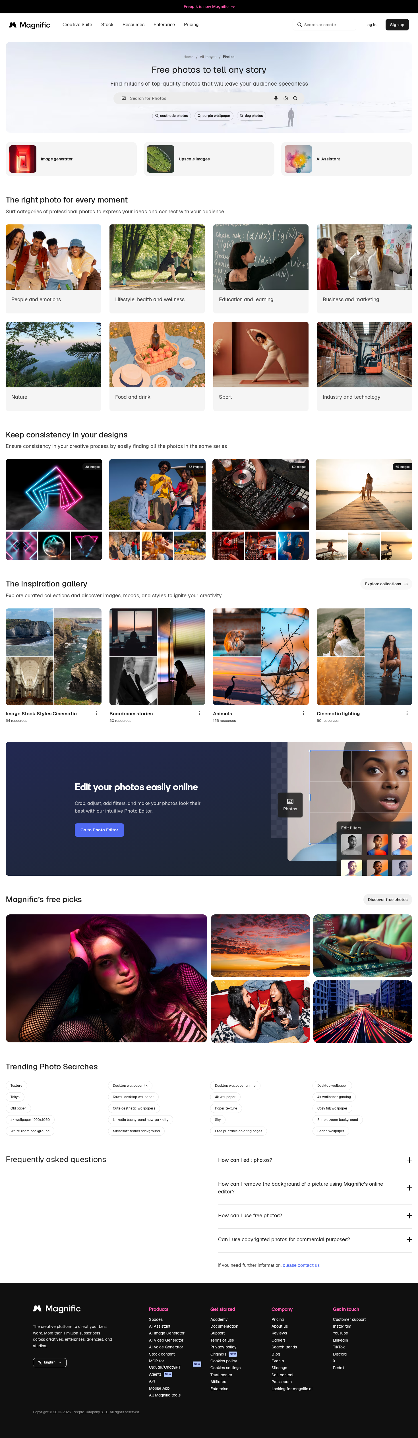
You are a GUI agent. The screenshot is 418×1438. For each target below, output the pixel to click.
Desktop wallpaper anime (235, 1085)
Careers (278, 1340)
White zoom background (30, 1131)
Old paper (18, 1108)
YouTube (340, 1333)
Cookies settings (225, 1367)
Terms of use (222, 1340)
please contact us (301, 1265)
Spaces (156, 1319)
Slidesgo (279, 1367)
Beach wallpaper (330, 1131)
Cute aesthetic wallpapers (134, 1108)
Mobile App (159, 1388)
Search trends (284, 1347)
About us (280, 1326)
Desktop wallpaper (332, 1085)
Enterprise (219, 1388)
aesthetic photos (174, 115)
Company (282, 1309)
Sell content (282, 1374)
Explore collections (383, 583)
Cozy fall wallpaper (332, 1108)
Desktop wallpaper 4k (130, 1085)
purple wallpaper (216, 115)
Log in (370, 24)
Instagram (342, 1326)
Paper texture (226, 1108)
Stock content (162, 1354)
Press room (282, 1381)
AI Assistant (159, 1326)
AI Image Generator (167, 1333)
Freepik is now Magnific (206, 6)
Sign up (397, 24)
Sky (218, 1119)
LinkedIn (340, 1340)
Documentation (224, 1326)
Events (278, 1360)
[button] (50, 1362)
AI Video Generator (166, 1340)
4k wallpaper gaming (334, 1097)
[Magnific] (57, 1309)
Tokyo (15, 1097)
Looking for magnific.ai (292, 1388)
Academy (219, 1319)
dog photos (254, 115)
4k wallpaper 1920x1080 (30, 1119)
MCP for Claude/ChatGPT (174, 1364)
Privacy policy (223, 1347)
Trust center (221, 1374)
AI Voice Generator (166, 1347)
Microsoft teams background (136, 1131)
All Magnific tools (165, 1395)
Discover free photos (388, 899)
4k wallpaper (225, 1097)
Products (158, 1309)
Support (217, 1333)
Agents (160, 1374)
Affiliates (218, 1381)
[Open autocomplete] (121, 98)
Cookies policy (223, 1360)
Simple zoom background (337, 1119)
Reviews (279, 1333)
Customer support (349, 1319)
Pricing (191, 25)
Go (18, 1031)
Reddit (338, 1367)
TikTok (339, 1347)
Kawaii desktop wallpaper (133, 1097)
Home (188, 57)
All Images (208, 57)
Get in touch (346, 1309)
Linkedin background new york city (140, 1119)
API (152, 1381)
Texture (16, 1085)
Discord (340, 1354)
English (49, 1362)
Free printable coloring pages (238, 1131)
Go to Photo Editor (99, 829)
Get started (222, 1309)
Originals (223, 1354)
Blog (276, 1354)
